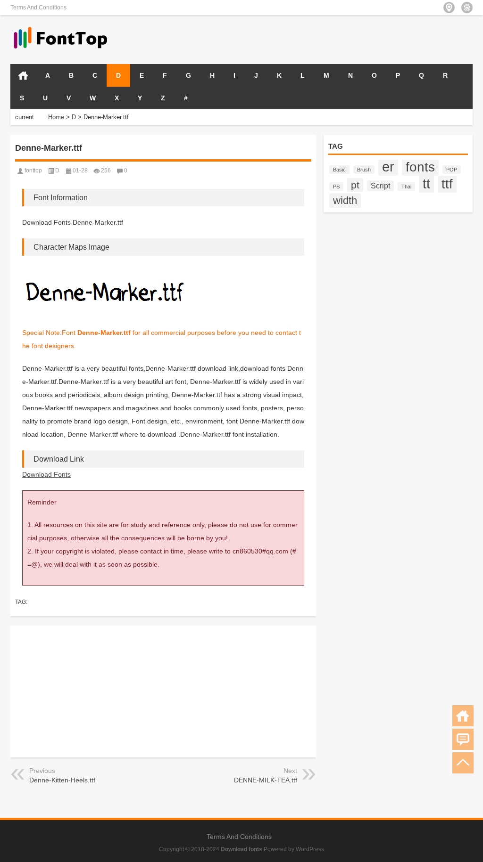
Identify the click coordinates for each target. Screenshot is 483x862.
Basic (339, 169)
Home (56, 117)
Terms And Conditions (38, 7)
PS (336, 186)
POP (451, 169)
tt (426, 183)
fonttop (33, 170)
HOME (23, 75)
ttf (447, 184)
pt (355, 184)
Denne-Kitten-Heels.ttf (62, 780)
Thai (406, 186)
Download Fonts (46, 474)
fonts (420, 166)
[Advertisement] (362, 38)
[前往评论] (463, 739)
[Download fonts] (60, 27)
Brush (364, 169)
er (388, 166)
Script (380, 186)
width (345, 200)
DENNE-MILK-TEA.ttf (265, 780)
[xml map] (467, 7)
